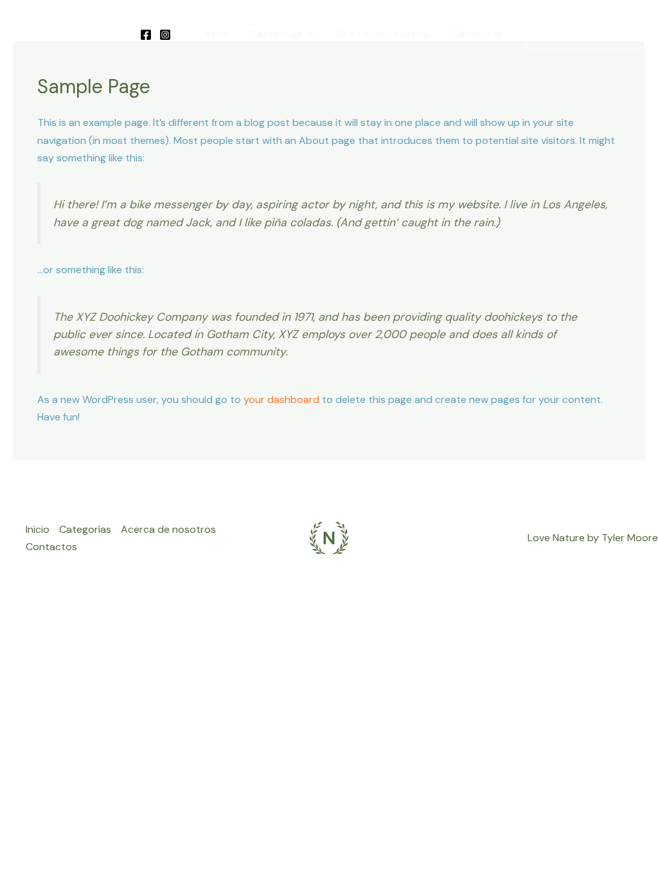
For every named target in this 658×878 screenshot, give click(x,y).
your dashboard (281, 399)
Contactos (476, 33)
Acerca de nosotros (383, 33)
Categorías (276, 33)
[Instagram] (165, 34)
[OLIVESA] (65, 33)
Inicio (217, 33)
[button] (308, 34)
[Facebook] (146, 34)
